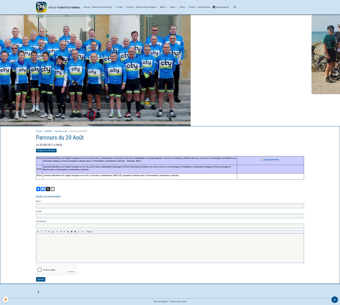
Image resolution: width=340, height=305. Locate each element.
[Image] (71, 200)
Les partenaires (203, 7)
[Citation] (57, 200)
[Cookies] (6, 299)
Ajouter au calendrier (47, 118)
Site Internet (41, 189)
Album (163, 7)
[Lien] (64, 200)
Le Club (119, 7)
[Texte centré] (61, 200)
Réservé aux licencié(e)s (102, 7)
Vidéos (173, 7)
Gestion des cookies (178, 270)
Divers (182, 7)
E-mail (38, 179)
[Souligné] (45, 200)
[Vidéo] (75, 200)
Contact (192, 7)
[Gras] (38, 200)
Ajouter (41, 247)
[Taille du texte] (49, 200)
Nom (38, 169)
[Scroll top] (334, 299)
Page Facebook (222, 7)
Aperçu (89, 200)
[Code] (79, 200)
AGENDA (48, 99)
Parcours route (61, 99)
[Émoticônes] (82, 200)
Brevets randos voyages (146, 7)
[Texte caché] (68, 200)
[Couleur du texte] (53, 200)
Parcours (130, 7)
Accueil (87, 7)
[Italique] (41, 200)
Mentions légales (161, 270)
